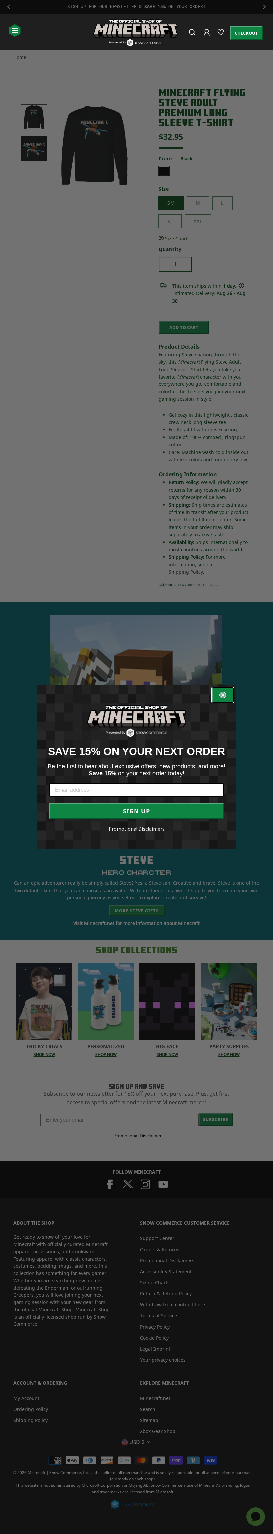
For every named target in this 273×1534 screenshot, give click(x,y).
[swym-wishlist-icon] (221, 35)
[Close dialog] (223, 695)
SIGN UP (136, 811)
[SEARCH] (192, 35)
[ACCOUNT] (207, 37)
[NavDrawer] (15, 31)
